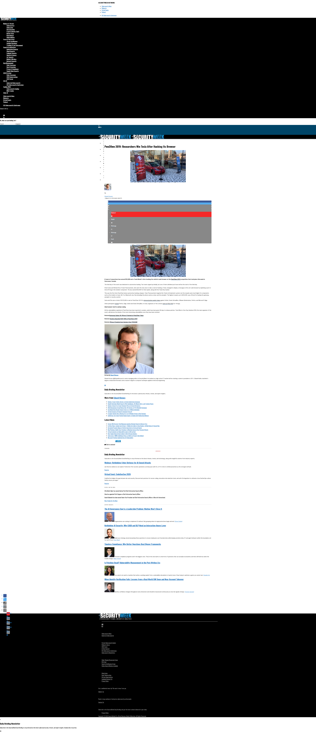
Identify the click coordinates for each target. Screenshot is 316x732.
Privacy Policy (105, 681)
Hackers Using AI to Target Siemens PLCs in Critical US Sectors (124, 406)
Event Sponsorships (106, 675)
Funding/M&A (7, 87)
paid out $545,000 (168, 304)
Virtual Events (105, 10)
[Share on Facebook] (159, 202)
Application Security (12, 49)
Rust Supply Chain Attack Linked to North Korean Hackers (122, 434)
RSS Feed (104, 662)
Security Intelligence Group (108, 664)
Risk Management (8, 63)
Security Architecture (9, 47)
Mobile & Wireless (11, 59)
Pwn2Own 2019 (176, 279)
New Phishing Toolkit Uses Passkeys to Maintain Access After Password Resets (128, 430)
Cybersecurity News (107, 6)
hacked (117, 304)
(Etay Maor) (116, 540)
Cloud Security (11, 51)
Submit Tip (101, 692)
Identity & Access (12, 55)
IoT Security (10, 57)
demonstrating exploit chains (152, 300)
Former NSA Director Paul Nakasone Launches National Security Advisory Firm (127, 424)
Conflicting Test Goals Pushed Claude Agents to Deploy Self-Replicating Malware (128, 416)
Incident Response (12, 43)
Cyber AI (5, 93)
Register (107, 470)
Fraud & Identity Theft (13, 32)
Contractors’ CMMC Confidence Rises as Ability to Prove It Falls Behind (126, 436)
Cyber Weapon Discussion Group (110, 660)
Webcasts (104, 8)
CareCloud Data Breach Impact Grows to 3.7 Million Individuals (123, 410)
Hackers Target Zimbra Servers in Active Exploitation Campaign (124, 402)
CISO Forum (10, 79)
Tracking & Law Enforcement (15, 45)
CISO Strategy (7, 73)
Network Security (11, 61)
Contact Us (101, 702)
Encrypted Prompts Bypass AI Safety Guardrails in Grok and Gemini (125, 428)
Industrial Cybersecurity (13, 83)
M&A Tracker (10, 91)
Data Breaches (11, 30)
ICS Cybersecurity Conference (109, 15)
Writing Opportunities (107, 677)
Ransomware (10, 35)
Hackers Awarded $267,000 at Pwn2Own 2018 (123, 319)
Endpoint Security (12, 53)
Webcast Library (106, 645)
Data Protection (11, 67)
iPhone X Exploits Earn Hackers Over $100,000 (123, 322)
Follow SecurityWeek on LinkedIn (110, 666)
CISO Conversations (12, 77)
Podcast (104, 12)
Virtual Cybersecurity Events (109, 643)
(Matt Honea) (117, 559)
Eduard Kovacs (109, 196)
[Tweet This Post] (159, 203)
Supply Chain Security (13, 71)
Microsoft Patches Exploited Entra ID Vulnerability (120, 438)
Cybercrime (10, 28)
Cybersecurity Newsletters (108, 653)
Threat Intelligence (12, 41)
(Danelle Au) (206, 575)
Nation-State (10, 34)
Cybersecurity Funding (13, 89)
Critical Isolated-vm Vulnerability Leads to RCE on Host (122, 432)
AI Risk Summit (106, 649)
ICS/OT (5, 81)
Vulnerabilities (11, 37)
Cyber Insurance (11, 65)
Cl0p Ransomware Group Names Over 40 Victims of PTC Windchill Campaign (127, 408)
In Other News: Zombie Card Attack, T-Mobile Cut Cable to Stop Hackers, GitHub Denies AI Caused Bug (133, 426)
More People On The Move (111, 501)
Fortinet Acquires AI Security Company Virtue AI (120, 412)
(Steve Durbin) (178, 521)
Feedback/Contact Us (107, 679)
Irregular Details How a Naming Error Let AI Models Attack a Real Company (127, 414)
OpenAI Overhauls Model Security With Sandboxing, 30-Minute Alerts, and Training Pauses (130, 404)
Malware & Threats (8, 24)
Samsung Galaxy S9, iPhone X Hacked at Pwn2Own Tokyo (127, 315)
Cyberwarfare (10, 26)
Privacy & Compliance (13, 69)
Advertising (104, 673)
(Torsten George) (189, 592)
